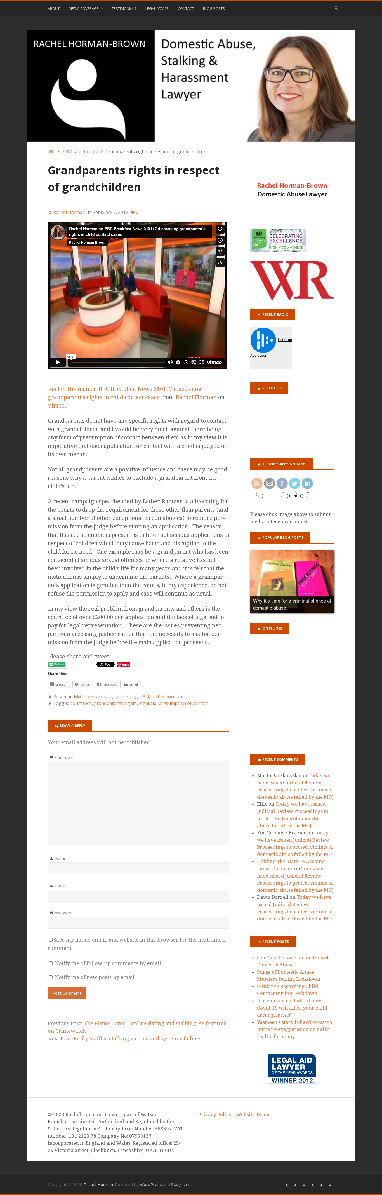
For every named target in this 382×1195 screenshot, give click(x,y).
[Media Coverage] (296, 1184)
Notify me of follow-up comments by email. (108, 963)
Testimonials (124, 8)
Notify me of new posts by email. (95, 977)
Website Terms (253, 1114)
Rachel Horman (196, 397)
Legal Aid (139, 696)
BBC (78, 696)
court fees (81, 703)
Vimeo (56, 405)
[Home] (51, 151)
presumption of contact (183, 703)
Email (60, 885)
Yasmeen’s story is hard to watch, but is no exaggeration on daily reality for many (295, 1029)
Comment (64, 757)
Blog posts (214, 8)
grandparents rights (115, 703)
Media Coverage (84, 8)
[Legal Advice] (313, 1184)
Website (63, 913)
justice (121, 696)
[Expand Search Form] (336, 8)
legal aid (147, 703)
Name (61, 858)
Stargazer (180, 1184)
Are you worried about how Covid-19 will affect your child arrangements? (292, 1008)
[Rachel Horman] (191, 86)
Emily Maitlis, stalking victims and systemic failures (138, 1038)
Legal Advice (157, 8)
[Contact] (322, 1184)
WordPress (151, 1184)
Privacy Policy (215, 1114)
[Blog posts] (330, 1184)
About (54, 8)
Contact (186, 8)
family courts (98, 696)
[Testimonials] (304, 1184)
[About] (287, 1184)
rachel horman (166, 696)
